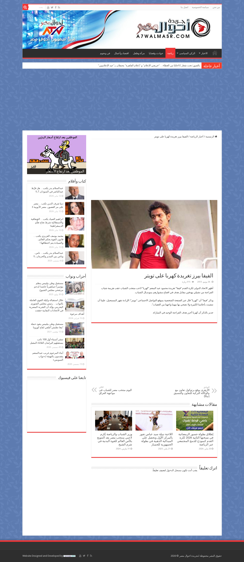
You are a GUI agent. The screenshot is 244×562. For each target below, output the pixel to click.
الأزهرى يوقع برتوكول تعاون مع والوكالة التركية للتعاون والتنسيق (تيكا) (191, 392)
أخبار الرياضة (196, 136)
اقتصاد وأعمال (121, 53)
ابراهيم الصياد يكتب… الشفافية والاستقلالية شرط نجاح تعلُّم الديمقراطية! (47, 222)
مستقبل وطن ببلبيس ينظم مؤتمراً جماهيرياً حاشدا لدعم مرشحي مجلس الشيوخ (48, 286)
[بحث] (25, 7)
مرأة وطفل (139, 53)
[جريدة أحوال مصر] (122, 29)
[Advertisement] (122, 100)
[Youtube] (48, 7)
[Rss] (59, 7)
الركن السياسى (187, 53)
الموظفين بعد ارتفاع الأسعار (65, 171)
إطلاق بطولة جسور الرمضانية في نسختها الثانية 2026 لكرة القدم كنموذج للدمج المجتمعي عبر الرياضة (195, 439)
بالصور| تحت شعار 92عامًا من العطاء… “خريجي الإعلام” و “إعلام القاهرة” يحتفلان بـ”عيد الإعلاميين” (149, 65)
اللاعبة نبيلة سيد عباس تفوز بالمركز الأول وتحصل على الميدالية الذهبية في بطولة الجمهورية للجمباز (156, 439)
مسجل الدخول (173, 470)
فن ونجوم (105, 53)
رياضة (170, 53)
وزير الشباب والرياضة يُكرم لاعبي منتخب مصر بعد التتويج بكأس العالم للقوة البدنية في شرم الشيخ (114, 439)
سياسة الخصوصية (200, 7)
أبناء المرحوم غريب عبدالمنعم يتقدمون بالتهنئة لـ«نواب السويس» (47, 356)
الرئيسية (215, 53)
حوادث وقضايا (156, 53)
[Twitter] (52, 7)
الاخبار (204, 53)
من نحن (216, 7)
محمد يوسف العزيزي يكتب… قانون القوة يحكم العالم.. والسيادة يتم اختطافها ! (48, 239)
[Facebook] (56, 7)
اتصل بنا (184, 7)
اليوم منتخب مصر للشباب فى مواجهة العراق (115, 390)
